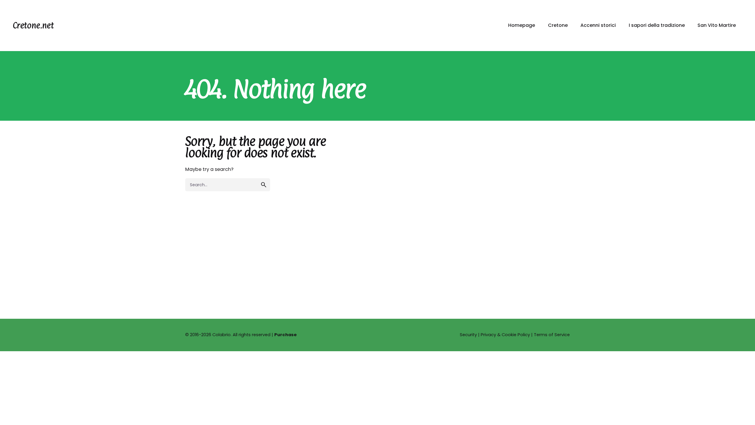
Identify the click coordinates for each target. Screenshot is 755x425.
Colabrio (221, 335)
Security (468, 335)
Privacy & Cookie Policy (505, 335)
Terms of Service (552, 335)
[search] (263, 184)
